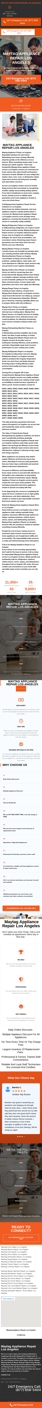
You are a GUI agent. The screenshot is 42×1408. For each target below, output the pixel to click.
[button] (17, 1136)
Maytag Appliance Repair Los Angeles (21, 3)
